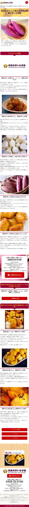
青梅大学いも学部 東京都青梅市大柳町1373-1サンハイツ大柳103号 (14, 490)
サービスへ (15, 433)
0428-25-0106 (14, 259)
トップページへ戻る (15, 429)
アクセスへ (15, 438)
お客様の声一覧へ (15, 298)
